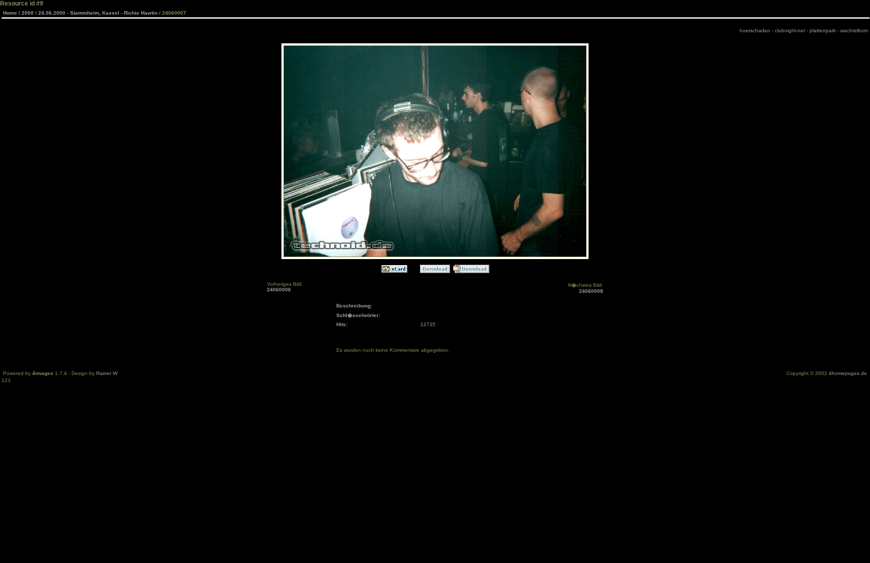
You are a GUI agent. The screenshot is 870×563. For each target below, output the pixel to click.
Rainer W (106, 373)
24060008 (591, 291)
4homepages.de (848, 373)
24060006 (279, 289)
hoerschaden (755, 30)
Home (10, 13)
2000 (28, 13)
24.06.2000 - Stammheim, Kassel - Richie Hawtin (98, 13)
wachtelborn (854, 30)
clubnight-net (790, 30)
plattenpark (823, 30)
